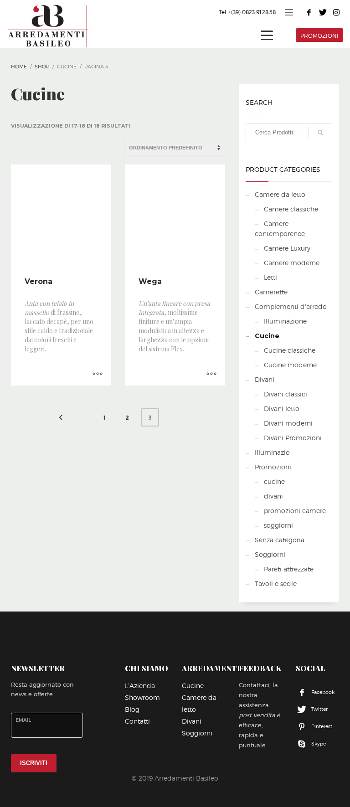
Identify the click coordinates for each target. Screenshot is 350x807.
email (23, 720)
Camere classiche (291, 209)
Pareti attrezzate (289, 569)
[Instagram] (336, 12)
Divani (264, 379)
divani (273, 496)
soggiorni (278, 525)
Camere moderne (291, 263)
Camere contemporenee (280, 228)
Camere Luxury (287, 248)
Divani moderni (288, 423)
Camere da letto (280, 194)
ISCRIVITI (33, 763)
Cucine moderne (290, 365)
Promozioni (273, 467)
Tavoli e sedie (276, 583)
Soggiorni (270, 554)
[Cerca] (320, 132)
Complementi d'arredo (291, 306)
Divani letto (281, 408)
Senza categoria (279, 540)
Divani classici (285, 394)
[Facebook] (309, 12)
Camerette (271, 292)
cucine (274, 481)
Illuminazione (285, 321)
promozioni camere (295, 510)
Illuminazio (272, 452)
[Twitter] (322, 12)
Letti (270, 277)
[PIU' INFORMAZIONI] (97, 374)
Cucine (267, 336)
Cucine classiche (289, 350)
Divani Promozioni (293, 438)
